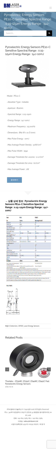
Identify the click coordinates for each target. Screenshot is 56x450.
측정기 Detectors (11, 326)
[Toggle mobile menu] (50, 7)
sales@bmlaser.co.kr (31, 421)
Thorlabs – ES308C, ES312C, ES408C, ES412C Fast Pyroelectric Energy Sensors (27, 382)
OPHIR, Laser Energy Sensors (28, 326)
